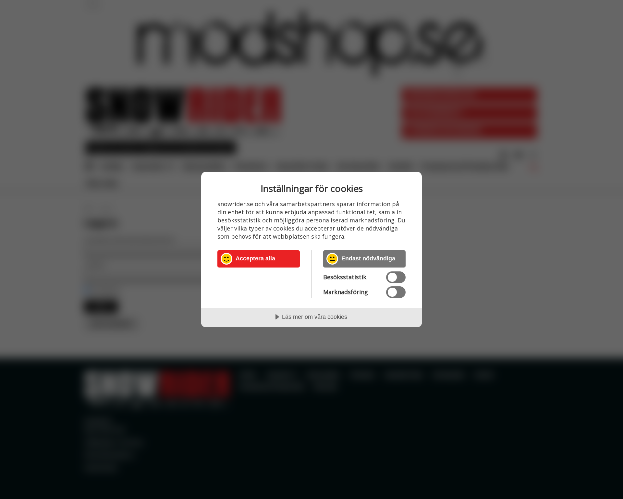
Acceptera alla (255, 258)
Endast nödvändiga (368, 258)
